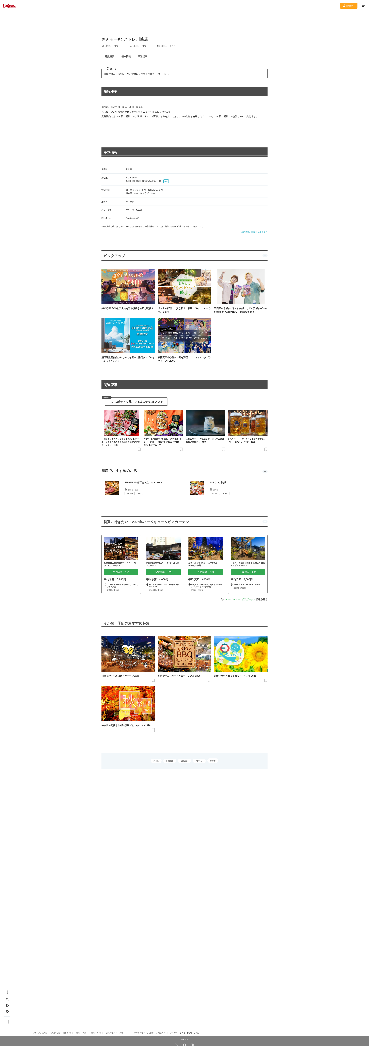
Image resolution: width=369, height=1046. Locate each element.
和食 (213, 760)
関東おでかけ (55, 1032)
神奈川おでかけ (82, 1032)
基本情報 (110, 152)
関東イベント (68, 1032)
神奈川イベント (97, 1032)
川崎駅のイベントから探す (166, 1032)
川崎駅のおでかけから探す (143, 1032)
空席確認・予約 (121, 572)
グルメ (200, 760)
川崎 (157, 760)
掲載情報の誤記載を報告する (254, 232)
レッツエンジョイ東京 (38, 1032)
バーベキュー (233, 599)
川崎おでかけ (111, 1032)
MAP (166, 181)
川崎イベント (124, 1032)
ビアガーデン (248, 599)
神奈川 (185, 760)
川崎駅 (170, 760)
